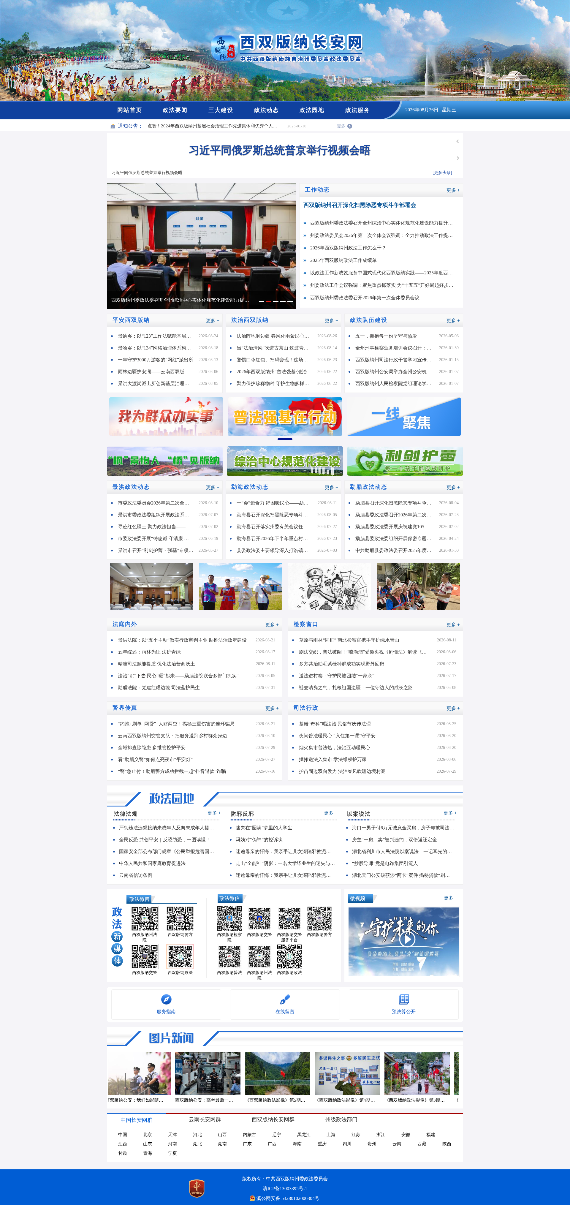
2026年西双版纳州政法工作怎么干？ (348, 247)
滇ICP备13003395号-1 (285, 1188)
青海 (147, 1153)
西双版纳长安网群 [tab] (273, 1119)
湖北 (197, 1143)
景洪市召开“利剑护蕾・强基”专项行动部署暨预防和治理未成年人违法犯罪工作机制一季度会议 (158, 550)
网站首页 (129, 110)
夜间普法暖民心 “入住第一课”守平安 (337, 735)
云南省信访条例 (135, 875)
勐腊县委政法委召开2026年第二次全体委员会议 (397, 514)
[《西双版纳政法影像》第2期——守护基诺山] (352, 1073)
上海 (331, 1134)
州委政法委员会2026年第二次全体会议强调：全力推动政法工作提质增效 (182, 300)
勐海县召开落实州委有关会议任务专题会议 (277, 526)
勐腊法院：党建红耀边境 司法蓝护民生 (159, 687)
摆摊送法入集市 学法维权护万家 (333, 759)
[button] (457, 141)
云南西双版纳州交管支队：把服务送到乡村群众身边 (172, 735)
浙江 (380, 1134)
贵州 (372, 1143)
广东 (247, 1143)
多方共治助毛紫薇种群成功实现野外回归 (341, 663)
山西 (222, 1134)
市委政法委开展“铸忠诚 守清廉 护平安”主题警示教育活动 (158, 538)
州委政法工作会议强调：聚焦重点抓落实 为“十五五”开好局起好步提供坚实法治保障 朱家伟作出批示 (386, 285)
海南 (297, 1143)
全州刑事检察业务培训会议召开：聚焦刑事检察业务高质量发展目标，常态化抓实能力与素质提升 (397, 347)
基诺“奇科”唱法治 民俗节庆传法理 (335, 723)
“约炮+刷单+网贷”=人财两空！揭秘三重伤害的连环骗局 (176, 723)
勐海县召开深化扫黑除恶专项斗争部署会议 (277, 514)
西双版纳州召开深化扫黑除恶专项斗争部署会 (359, 205)
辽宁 (276, 1134)
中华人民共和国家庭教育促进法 (152, 863)
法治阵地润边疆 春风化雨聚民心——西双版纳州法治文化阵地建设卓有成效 (277, 336)
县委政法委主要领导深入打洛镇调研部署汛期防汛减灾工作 (277, 550)
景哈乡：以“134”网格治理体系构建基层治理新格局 (158, 347)
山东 (147, 1143)
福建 (430, 1134)
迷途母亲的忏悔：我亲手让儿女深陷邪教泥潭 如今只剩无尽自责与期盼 (288, 851)
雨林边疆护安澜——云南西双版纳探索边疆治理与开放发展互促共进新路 (158, 371)
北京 (147, 1134)
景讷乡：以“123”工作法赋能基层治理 (157, 336)
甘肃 (122, 1153)
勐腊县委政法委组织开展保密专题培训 (395, 538)
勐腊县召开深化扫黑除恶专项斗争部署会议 (397, 502)
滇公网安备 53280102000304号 (287, 1198)
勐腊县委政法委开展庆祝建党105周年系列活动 (397, 526)
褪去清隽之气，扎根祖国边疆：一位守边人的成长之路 (356, 687)
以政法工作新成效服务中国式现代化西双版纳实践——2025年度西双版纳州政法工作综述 (386, 272)
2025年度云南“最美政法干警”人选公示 (186, 126)
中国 (122, 1134)
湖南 (222, 1143)
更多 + (453, 190)
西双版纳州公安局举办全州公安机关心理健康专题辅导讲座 (397, 371)
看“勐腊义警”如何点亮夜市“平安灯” (155, 759)
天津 (172, 1134)
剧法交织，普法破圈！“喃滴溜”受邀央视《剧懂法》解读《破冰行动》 (368, 651)
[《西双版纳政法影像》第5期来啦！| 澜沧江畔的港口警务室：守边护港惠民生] (143, 1073)
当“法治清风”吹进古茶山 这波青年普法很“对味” (277, 347)
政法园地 (312, 110)
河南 (172, 1143)
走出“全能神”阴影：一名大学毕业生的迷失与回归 (288, 863)
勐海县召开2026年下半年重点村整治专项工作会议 (277, 538)
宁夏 (172, 1153)
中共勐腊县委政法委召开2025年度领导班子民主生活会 (397, 550)
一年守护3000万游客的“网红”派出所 (155, 359)
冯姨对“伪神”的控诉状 (259, 839)
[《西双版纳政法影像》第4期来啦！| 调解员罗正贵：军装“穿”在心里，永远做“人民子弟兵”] (213, 1073)
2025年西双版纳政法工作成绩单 (343, 260)
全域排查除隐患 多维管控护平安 (152, 747)
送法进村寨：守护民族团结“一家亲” (336, 675)
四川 (347, 1143)
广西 (272, 1143)
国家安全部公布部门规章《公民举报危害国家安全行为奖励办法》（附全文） (171, 851)
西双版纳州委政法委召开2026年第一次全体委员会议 (364, 297)
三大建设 (220, 110)
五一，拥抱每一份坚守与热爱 (386, 336)
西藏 (421, 1143)
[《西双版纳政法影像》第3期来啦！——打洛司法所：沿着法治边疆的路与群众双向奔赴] (282, 1073)
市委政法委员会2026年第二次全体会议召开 (158, 502)
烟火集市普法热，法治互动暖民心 (334, 747)
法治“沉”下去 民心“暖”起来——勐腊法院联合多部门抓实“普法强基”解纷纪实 (187, 675)
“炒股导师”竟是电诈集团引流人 (385, 863)
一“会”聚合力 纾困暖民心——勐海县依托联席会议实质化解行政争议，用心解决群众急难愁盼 (277, 502)
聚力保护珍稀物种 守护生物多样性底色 (277, 383)
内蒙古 (249, 1134)
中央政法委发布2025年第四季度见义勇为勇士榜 (279, 150)
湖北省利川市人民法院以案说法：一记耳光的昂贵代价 (406, 851)
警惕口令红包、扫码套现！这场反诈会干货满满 (277, 359)
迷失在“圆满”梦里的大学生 (264, 827)
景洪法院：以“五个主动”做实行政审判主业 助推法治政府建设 (182, 640)
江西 (122, 1143)
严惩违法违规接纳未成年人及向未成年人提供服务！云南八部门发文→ (171, 827)
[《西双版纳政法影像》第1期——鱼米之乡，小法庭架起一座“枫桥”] (422, 1073)
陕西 (446, 1143)
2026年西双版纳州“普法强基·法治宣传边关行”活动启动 (277, 371)
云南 (396, 1143)
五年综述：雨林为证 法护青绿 (149, 651)
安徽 (405, 1134)
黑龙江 (304, 1134)
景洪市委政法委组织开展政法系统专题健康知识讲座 (158, 514)
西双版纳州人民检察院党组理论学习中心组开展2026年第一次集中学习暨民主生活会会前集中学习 (397, 383)
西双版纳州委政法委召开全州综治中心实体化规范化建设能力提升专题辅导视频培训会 (386, 222)
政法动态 (266, 110)
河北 (197, 1134)
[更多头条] (442, 172)
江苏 (356, 1134)
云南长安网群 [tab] (205, 1119)
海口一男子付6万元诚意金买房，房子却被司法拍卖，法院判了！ (406, 827)
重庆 (322, 1143)
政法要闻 (175, 110)
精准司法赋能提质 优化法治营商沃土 (156, 663)
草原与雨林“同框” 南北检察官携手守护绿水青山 (349, 640)
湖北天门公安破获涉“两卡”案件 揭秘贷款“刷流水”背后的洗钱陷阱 (406, 875)
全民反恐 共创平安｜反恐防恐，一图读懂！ (164, 839)
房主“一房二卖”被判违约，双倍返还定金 (394, 839)
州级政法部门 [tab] (341, 1119)
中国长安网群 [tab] (137, 1120)
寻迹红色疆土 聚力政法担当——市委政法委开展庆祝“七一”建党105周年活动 (158, 526)
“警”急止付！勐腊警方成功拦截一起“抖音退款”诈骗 (172, 771)
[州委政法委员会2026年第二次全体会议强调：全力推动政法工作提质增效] (201, 248)
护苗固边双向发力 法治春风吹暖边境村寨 (342, 771)
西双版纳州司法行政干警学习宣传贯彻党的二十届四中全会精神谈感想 (397, 359)
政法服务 (357, 110)
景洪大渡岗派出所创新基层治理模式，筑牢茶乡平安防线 (158, 383)
